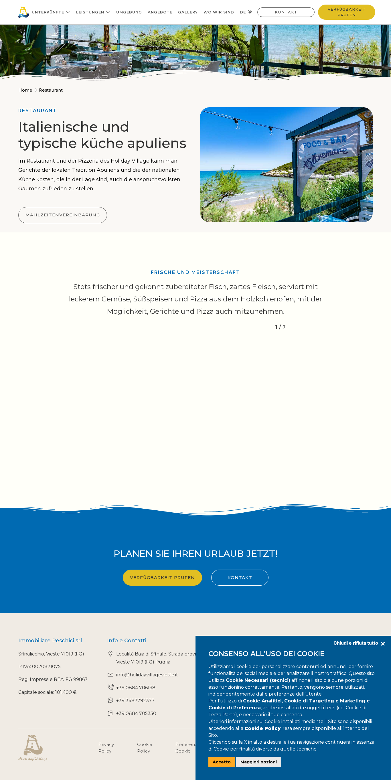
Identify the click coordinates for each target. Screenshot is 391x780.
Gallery (188, 12)
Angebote (160, 12)
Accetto (222, 762)
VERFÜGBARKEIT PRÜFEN (162, 577)
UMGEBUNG (129, 12)
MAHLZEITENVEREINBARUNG (62, 215)
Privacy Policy (106, 748)
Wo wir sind (219, 12)
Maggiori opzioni (258, 762)
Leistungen (91, 12)
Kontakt (286, 12)
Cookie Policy (144, 748)
